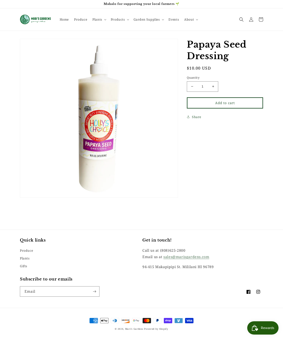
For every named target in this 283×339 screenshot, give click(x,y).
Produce (26, 250)
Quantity (193, 78)
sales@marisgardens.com (186, 256)
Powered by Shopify (156, 328)
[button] (99, 19)
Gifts (23, 266)
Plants (25, 258)
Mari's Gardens (134, 328)
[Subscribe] (94, 291)
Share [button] (196, 117)
